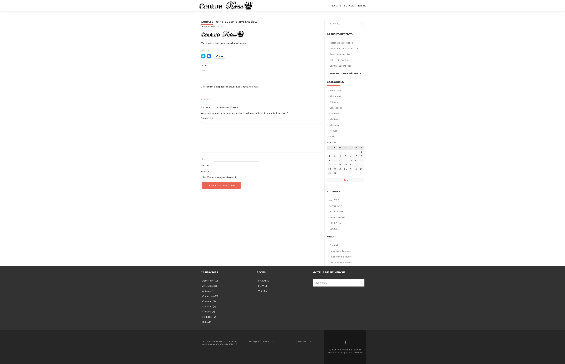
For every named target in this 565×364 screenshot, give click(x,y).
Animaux (333, 101)
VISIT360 (361, 5)
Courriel (206, 165)
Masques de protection (341, 42)
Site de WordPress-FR (340, 262)
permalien (253, 86)
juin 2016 (334, 228)
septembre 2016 (337, 217)
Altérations (335, 96)
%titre (205, 99)
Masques (334, 124)
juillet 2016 (335, 223)
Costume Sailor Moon (340, 65)
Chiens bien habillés (339, 59)
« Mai (345, 180)
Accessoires (335, 90)
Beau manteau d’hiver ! (340, 54)
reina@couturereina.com (261, 341)
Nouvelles (334, 130)
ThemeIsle (357, 352)
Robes (332, 136)
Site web (205, 171)
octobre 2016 (336, 211)
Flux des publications (340, 250)
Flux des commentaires (341, 256)
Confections (335, 107)
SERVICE (349, 5)
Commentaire (207, 120)
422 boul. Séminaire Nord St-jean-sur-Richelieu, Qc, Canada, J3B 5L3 (219, 343)
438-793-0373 (303, 341)
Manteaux (334, 119)
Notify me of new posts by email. (219, 177)
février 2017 (335, 205)
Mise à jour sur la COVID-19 (343, 48)
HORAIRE (336, 5)
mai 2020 (334, 200)
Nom (204, 159)
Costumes (334, 113)
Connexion (334, 245)
